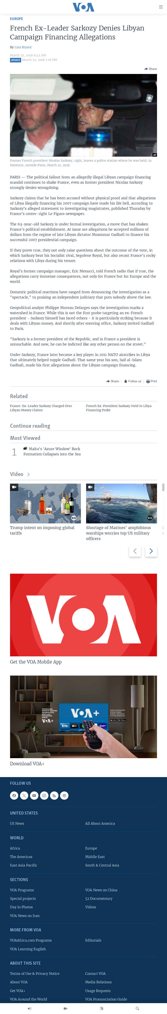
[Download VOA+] (83, 716)
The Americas (21, 857)
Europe (16, 19)
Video (16, 475)
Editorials (93, 940)
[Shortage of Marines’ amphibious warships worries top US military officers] (121, 503)
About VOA (19, 982)
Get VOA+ (17, 991)
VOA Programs (22, 890)
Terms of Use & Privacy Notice (34, 974)
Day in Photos (21, 907)
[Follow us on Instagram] (44, 795)
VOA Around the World (28, 999)
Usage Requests (98, 991)
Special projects (23, 899)
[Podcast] (64, 795)
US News (17, 823)
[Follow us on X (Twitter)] (24, 795)
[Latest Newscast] (29, 1008)
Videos (90, 907)
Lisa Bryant (23, 47)
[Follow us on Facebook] (14, 795)
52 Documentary (98, 899)
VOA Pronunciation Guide (106, 999)
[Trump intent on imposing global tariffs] (45, 503)
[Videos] (65, 1008)
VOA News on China (101, 890)
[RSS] (54, 795)
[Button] (150, 69)
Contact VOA (95, 974)
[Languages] (101, 1008)
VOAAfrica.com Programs (31, 940)
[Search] (137, 1008)
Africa (15, 848)
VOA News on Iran (25, 915)
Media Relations (98, 982)
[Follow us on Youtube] (34, 795)
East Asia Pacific (23, 865)
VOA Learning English (28, 949)
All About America (100, 823)
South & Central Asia (102, 865)
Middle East (95, 857)
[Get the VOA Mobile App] (83, 615)
